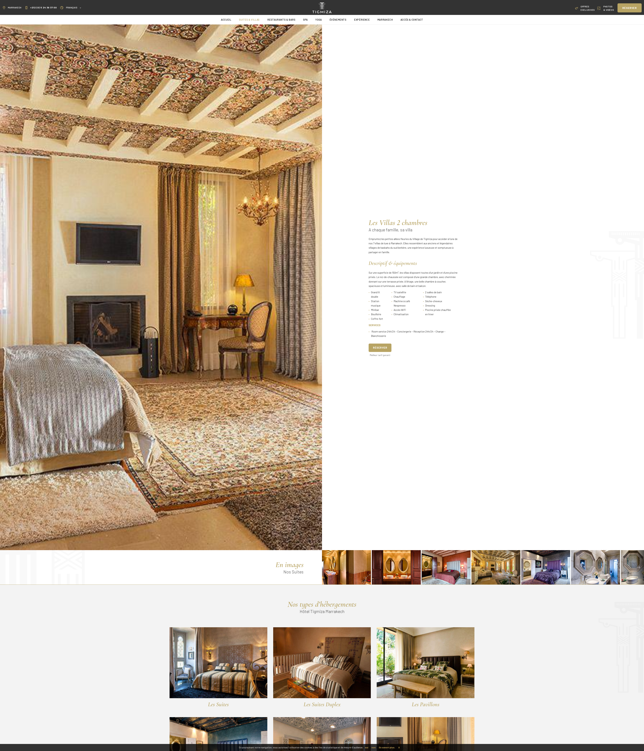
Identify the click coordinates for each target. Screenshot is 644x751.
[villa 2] (346, 567)
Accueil (226, 19)
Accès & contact (411, 19)
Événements (338, 19)
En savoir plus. (387, 747)
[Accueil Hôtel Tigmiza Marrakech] (322, 7)
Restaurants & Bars (281, 19)
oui (366, 747)
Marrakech (14, 7)
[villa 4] (545, 567)
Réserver (380, 347)
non (373, 747)
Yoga (318, 19)
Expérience (362, 19)
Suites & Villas (249, 19)
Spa (305, 19)
